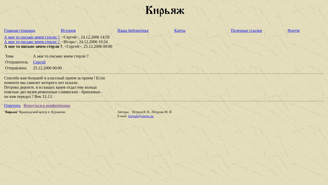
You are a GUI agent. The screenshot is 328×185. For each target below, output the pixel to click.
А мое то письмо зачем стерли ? (31, 37)
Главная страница (19, 30)
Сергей (39, 62)
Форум (294, 30)
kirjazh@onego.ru (140, 116)
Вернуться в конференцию (47, 105)
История (68, 30)
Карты (180, 30)
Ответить (12, 105)
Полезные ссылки (246, 30)
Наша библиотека (132, 30)
